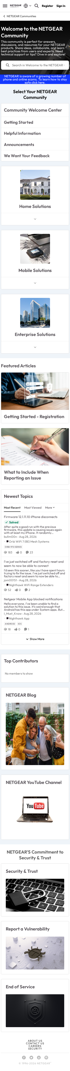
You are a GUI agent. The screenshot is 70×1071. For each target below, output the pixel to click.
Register (47, 6)
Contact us (35, 1043)
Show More (37, 639)
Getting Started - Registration (34, 416)
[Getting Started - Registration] (35, 391)
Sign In (60, 6)
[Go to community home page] (16, 5)
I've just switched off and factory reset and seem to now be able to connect (34, 564)
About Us (35, 1040)
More (48, 507)
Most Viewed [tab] (32, 507)
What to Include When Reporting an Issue (26, 475)
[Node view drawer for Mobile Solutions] (35, 283)
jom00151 (10, 580)
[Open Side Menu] (5, 6)
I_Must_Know (13, 613)
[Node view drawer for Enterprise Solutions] (35, 347)
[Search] (36, 6)
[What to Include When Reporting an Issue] (35, 447)
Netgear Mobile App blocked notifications (33, 599)
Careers (35, 1046)
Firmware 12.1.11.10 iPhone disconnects (30, 517)
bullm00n (10, 536)
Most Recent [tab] (12, 507)
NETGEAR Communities (21, 16)
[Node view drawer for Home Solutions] (35, 219)
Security (35, 1048)
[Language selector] (27, 6)
